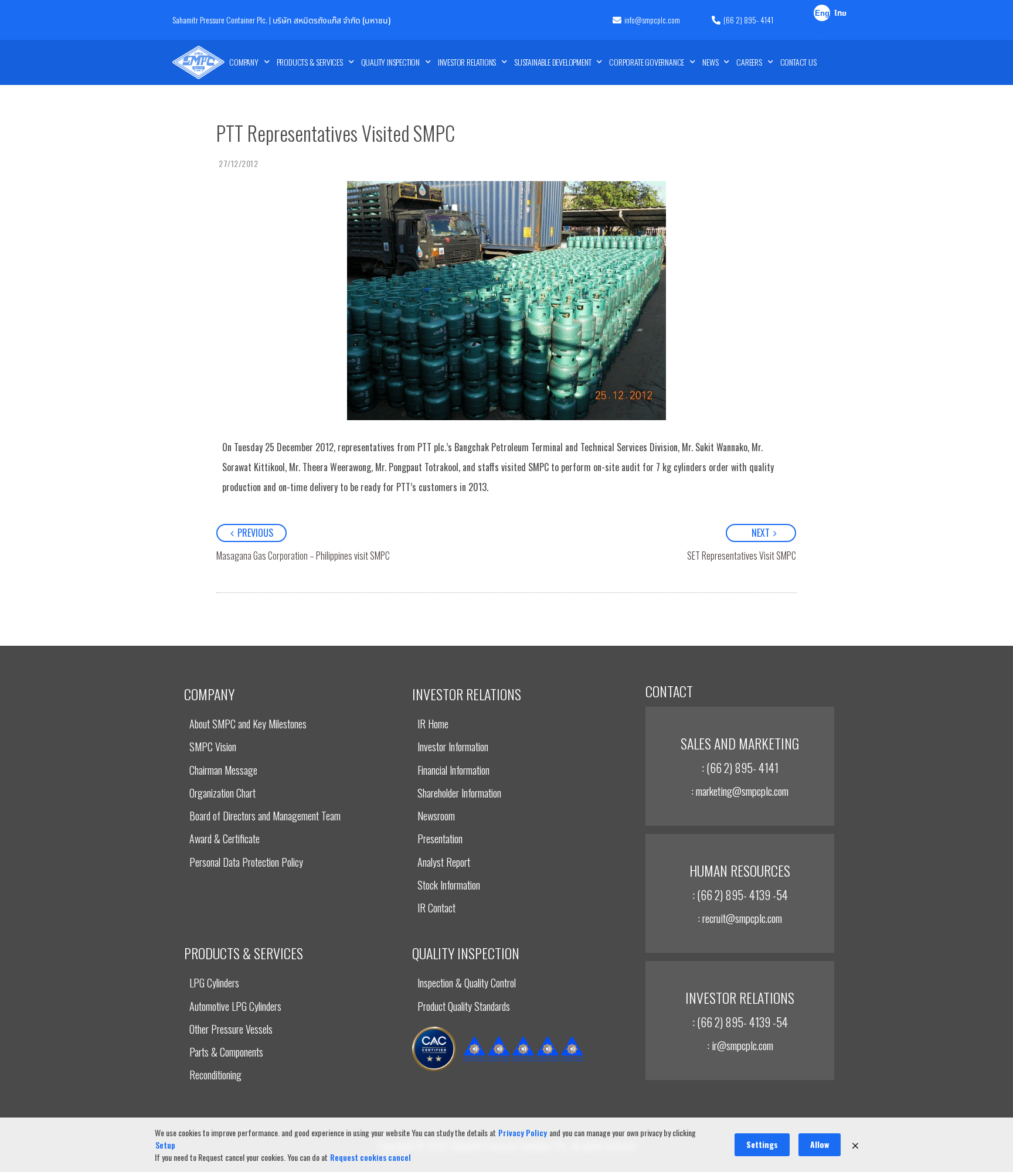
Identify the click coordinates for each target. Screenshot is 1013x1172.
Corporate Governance (646, 62)
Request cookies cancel (370, 1157)
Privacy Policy (522, 1132)
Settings (762, 1144)
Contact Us (798, 62)
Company (244, 62)
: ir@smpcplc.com (740, 1045)
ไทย (840, 13)
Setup (165, 1145)
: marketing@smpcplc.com (739, 790)
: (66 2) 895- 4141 (740, 767)
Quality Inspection (390, 62)
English (822, 14)
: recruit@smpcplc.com (740, 917)
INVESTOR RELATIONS (467, 62)
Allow (819, 1144)
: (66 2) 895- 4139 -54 (740, 895)
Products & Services (310, 62)
